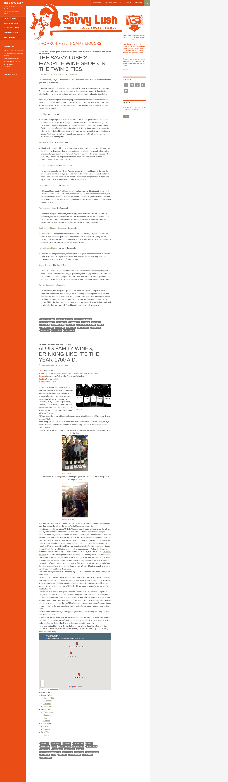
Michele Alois (92, 746)
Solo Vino (42, 142)
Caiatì (45, 726)
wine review (96, 327)
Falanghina (47, 701)
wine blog (71, 327)
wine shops (45, 330)
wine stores (56, 330)
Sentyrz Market (45, 265)
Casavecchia (48, 698)
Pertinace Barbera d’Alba (11, 58)
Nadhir (46, 735)
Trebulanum (48, 712)
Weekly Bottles (78, 52)
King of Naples (64, 746)
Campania (67, 743)
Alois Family (56, 743)
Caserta (89, 743)
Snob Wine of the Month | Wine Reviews (55, 344)
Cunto (45, 718)
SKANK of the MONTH (11, 28)
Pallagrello (47, 706)
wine (54, 755)
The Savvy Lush (13, 2)
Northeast (96, 322)
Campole (47, 715)
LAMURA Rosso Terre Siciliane (13, 51)
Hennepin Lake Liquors (48, 248)
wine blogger (83, 327)
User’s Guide (138, 3)
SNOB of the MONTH (11, 32)
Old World (71, 597)
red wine (80, 749)
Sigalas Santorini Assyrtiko (12, 61)
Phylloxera (69, 749)
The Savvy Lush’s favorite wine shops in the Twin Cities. (72, 63)
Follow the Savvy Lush (113, 3)
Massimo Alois (78, 746)
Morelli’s (42, 114)
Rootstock (67, 752)
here (52, 692)
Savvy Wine (45, 325)
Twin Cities (60, 327)
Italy (54, 746)
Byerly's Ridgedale (47, 319)
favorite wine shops (64, 319)
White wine (45, 755)
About (128, 3)
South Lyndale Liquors (47, 228)
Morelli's (85, 322)
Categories (97, 3)
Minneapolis (62, 322)
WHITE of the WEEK (11, 23)
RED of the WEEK (10, 18)
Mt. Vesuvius (45, 749)
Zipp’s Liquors (44, 208)
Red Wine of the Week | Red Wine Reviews (55, 52)
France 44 (93, 373)
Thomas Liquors (45, 165)
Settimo (46, 720)
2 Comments (72, 74)
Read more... (127, 70)
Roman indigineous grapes (50, 752)
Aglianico (47, 703)
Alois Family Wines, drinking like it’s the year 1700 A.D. (69, 354)
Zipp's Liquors (69, 330)
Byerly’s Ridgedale (46, 285)
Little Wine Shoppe (46, 185)
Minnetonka (74, 322)
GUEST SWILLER (9, 37)
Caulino (46, 729)
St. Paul (100, 325)
